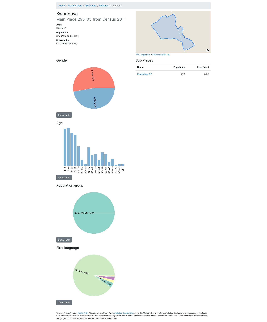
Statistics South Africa (123, 313)
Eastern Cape (75, 5)
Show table (64, 115)
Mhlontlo (103, 5)
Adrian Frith (83, 313)
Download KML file (161, 54)
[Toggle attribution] (207, 50)
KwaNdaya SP (144, 74)
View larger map (143, 54)
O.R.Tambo (90, 5)
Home (62, 5)
